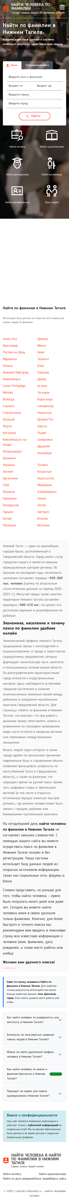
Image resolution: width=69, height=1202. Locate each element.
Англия (8, 471)
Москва (8, 392)
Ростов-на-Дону (14, 352)
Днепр (41, 379)
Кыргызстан (45, 478)
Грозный (9, 419)
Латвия (42, 465)
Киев (40, 352)
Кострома (9, 433)
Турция (8, 512)
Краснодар (10, 345)
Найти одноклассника (52, 1174)
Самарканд (45, 406)
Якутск (7, 426)
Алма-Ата (10, 339)
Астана (42, 386)
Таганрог (43, 392)
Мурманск (10, 359)
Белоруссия (11, 505)
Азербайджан (47, 492)
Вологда (8, 399)
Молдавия (44, 485)
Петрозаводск (12, 451)
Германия (10, 498)
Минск (41, 345)
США (6, 485)
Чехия (41, 498)
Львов (41, 433)
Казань (8, 366)
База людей (42, 1178)
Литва (41, 505)
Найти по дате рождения (19, 1178)
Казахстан (44, 471)
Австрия (43, 512)
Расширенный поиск (37, 65)
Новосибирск (12, 379)
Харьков (43, 372)
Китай (7, 518)
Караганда (45, 399)
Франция (9, 525)
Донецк (42, 339)
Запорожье (45, 439)
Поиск (14, 65)
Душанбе (43, 446)
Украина (9, 465)
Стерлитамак (12, 413)
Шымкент (9, 458)
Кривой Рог (45, 419)
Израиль (9, 492)
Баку (40, 366)
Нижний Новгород (15, 372)
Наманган (44, 413)
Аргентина (10, 478)
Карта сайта (58, 1178)
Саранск (8, 406)
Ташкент (43, 359)
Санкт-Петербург (14, 386)
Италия (42, 518)
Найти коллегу (12, 1174)
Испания (43, 525)
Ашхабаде (44, 453)
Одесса (42, 426)
